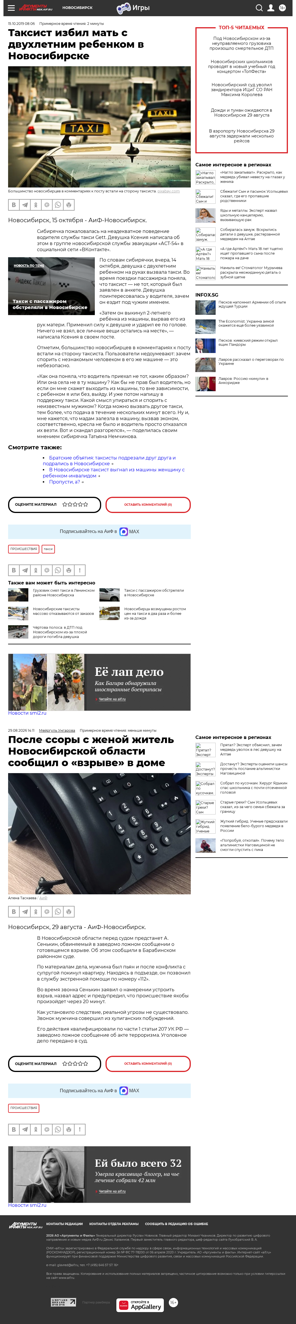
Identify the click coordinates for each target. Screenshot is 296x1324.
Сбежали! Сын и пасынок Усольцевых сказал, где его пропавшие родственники (254, 196)
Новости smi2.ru (27, 713)
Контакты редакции (64, 1224)
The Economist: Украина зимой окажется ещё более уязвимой (246, 323)
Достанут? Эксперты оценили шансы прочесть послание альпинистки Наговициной (253, 768)
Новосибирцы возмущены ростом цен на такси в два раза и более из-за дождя (155, 613)
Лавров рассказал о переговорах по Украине (251, 362)
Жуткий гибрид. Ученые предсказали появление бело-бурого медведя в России (254, 826)
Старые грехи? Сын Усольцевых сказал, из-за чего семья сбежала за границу (252, 807)
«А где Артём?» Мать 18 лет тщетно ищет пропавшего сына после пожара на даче (251, 253)
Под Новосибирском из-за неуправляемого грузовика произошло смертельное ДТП (242, 43)
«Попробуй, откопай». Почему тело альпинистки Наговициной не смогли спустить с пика (252, 845)
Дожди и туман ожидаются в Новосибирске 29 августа (241, 113)
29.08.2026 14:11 (21, 730)
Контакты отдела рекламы (113, 1224)
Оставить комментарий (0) (148, 505)
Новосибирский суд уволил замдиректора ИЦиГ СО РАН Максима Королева (242, 89)
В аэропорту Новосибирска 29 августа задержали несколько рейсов (242, 136)
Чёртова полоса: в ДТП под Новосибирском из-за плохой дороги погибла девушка (60, 632)
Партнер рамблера (96, 1302)
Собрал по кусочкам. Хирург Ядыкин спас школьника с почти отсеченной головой (253, 788)
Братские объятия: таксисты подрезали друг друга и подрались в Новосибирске (109, 461)
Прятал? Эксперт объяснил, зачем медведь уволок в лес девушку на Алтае (251, 749)
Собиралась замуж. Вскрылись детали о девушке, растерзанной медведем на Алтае (250, 234)
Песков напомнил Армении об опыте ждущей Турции (252, 304)
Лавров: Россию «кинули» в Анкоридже (243, 381)
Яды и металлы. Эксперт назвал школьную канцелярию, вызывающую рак (248, 215)
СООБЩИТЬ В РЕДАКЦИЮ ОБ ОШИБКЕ (176, 1224)
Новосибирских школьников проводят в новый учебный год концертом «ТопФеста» (241, 66)
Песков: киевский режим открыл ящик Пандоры (248, 343)
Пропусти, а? (64, 482)
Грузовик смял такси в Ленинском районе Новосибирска (64, 592)
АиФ (43, 898)
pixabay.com (169, 191)
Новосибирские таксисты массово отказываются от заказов (63, 611)
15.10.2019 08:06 (21, 23)
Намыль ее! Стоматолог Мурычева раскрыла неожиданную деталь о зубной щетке (251, 272)
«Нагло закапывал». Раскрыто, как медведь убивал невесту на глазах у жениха (252, 177)
